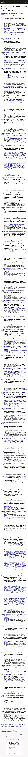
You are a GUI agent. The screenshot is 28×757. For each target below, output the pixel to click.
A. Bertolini (23, 567)
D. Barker (6, 561)
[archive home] (3, 2)
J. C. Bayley (17, 563)
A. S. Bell (19, 603)
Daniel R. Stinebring (11, 169)
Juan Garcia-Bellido (8, 455)
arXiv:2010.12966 (6, 346)
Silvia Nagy (12, 442)
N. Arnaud (24, 552)
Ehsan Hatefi (6, 112)
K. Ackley (10, 545)
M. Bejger (22, 564)
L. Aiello (21, 547)
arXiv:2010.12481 (6, 231)
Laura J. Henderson (18, 515)
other (25, 28)
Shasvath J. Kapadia (17, 200)
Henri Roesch (6, 670)
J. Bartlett (19, 562)
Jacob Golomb (23, 76)
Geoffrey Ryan (7, 78)
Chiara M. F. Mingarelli (8, 166)
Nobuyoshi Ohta (7, 90)
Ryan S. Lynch (18, 164)
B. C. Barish (23, 560)
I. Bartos (23, 562)
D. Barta (15, 562)
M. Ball (13, 557)
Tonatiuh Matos (7, 309)
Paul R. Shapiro (22, 308)
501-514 (2, 14)
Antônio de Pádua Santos (9, 139)
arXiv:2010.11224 (6, 52)
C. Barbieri (18, 560)
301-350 (13, 13)
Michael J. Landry (7, 21)
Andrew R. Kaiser (22, 162)
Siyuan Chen (20, 153)
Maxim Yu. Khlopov (8, 618)
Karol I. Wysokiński (22, 372)
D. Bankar (24, 558)
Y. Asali (16, 553)
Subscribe (15, 734)
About (2, 734)
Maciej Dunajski (7, 43)
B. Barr (23, 561)
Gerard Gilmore (7, 429)
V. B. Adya (10, 546)
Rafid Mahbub (11, 295)
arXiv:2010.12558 (6, 255)
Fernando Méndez (23, 350)
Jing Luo (13, 164)
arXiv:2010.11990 (6, 177)
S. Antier (20, 551)
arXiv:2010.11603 (6, 107)
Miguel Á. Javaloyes (8, 183)
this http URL (10, 263)
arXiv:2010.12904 (6, 316)
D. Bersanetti (17, 567)
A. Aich (15, 587)
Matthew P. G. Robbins (8, 515)
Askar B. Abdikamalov (15, 400)
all (20, 15)
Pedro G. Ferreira (14, 701)
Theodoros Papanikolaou (9, 100)
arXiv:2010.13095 (6, 368)
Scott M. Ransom (16, 167)
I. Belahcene (13, 603)
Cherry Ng (16, 166)
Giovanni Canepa (7, 641)
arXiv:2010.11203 (6, 28)
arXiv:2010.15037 (6, 665)
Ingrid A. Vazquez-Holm (20, 383)
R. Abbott (12, 544)
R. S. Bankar (6, 560)
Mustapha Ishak (18, 249)
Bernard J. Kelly (7, 76)
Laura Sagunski (13, 60)
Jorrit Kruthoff (18, 283)
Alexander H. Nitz (7, 261)
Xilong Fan (11, 496)
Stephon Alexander (8, 677)
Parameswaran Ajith (18, 201)
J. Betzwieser (16, 607)
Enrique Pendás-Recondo (18, 183)
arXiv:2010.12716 (6, 300)
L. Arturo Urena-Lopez (21, 468)
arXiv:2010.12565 (6, 268)
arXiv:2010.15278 (6, 695)
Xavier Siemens (17, 168)
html (22, 28)
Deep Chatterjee (10, 201)
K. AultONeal (23, 593)
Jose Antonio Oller (22, 224)
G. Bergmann (23, 566)
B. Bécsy (10, 564)
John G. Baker (16, 77)
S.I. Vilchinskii (23, 415)
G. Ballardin (17, 557)
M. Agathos (19, 546)
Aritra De (5, 295)
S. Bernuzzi (6, 567)
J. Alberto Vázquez (14, 309)
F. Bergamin (12, 566)
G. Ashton (18, 592)
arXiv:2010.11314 (6, 86)
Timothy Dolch (19, 158)
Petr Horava (14, 715)
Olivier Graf (6, 213)
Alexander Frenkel (7, 715)
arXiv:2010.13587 (6, 408)
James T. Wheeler (15, 359)
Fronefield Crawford (8, 157)
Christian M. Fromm (8, 61)
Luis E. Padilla (7, 308)
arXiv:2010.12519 (6, 243)
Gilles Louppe (11, 338)
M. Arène (20, 552)
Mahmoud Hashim (7, 657)
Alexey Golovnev (23, 657)
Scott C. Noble (23, 77)
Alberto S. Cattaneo (15, 641)
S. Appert (24, 551)
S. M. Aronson (7, 553)
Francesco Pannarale (15, 321)
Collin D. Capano (15, 261)
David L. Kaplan (7, 163)
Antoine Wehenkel (15, 335)
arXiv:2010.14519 (6, 522)
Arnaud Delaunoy (7, 335)
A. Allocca (12, 549)
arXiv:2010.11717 (6, 119)
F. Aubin (18, 554)
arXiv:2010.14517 (6, 511)
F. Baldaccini (9, 597)
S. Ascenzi (20, 553)
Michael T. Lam (22, 163)
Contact (9, 734)
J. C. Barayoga (13, 560)
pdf (20, 28)
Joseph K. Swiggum (19, 169)
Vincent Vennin (18, 100)
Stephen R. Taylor (13, 152)
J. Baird (10, 557)
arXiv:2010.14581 (6, 614)
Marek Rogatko (14, 372)
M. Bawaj (12, 563)
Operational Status (12, 736)
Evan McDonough (21, 677)
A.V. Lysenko (11, 415)
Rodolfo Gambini (7, 530)
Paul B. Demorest (11, 158)
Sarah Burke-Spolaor (17, 155)
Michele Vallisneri (7, 170)
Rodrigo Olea (22, 690)
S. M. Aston (9, 554)
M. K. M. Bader (12, 556)
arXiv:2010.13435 (6, 379)
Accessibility (4, 736)
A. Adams (14, 545)
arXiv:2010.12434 (6, 207)
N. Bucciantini (13, 630)
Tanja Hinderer (22, 335)
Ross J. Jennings (7, 162)
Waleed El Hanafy (15, 657)
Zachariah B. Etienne (15, 76)
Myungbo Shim (14, 481)
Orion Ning (24, 249)
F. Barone (20, 561)
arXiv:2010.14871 (6, 637)
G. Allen (7, 549)
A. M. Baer (21, 556)
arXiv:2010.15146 (6, 685)
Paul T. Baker (12, 154)
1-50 (10, 13)
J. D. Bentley (6, 566)
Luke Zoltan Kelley (21, 152)
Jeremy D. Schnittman (8, 77)
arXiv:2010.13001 (6, 355)
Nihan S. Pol (6, 152)
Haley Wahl (13, 170)
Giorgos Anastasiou (8, 690)
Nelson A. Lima (22, 701)
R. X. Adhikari (19, 585)
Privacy (25, 734)
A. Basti (8, 563)
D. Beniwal (11, 565)
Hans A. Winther (7, 702)
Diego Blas (6, 224)
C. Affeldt (14, 546)
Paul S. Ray (22, 167)
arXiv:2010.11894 (6, 133)
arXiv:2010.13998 (6, 463)
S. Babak (20, 555)
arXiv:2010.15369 (6, 711)
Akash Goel (6, 283)
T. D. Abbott (16, 544)
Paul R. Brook (10, 155)
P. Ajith (24, 587)
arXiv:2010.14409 (6, 489)
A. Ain (24, 547)
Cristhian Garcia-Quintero (9, 249)
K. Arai (5, 552)
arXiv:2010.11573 (6, 95)
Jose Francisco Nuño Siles (17, 455)
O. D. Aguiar (16, 547)
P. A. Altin (16, 549)
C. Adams (19, 545)
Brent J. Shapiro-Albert (8, 168)
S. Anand (24, 549)
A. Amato (20, 549)
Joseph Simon (15, 153)
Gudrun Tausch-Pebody (16, 429)
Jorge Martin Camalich (13, 224)
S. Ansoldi (10, 551)
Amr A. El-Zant (7, 658)
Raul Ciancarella (7, 321)
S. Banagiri (19, 558)
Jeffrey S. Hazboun (22, 161)
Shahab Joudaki (7, 701)
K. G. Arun (12, 553)
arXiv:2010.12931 (6, 329)
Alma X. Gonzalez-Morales (9, 469)
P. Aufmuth (23, 554)
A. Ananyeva (6, 550)
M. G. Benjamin (17, 565)
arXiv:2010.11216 (6, 38)
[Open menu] (25, 2)
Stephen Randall (20, 715)
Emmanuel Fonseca (19, 159)
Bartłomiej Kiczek (7, 372)
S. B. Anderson (13, 550)
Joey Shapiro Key (14, 163)
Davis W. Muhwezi (7, 359)
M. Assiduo (23, 592)
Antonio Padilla (18, 442)
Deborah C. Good (14, 161)
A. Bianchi (11, 608)
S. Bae (16, 556)
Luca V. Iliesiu (12, 283)
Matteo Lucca (6, 60)
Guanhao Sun (14, 21)
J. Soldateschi (7, 630)
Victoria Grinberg (18, 401)
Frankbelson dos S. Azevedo (10, 138)
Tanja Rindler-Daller (14, 308)
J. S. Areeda (14, 552)
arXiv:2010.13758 (6, 438)
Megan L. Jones (14, 162)
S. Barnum (15, 561)
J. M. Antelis (15, 551)
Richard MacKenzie (15, 350)
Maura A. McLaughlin (20, 165)
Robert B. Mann (11, 33)
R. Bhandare (22, 607)
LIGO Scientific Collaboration (12, 543)
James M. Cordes (12, 156)
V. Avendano (15, 555)
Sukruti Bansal (7, 442)
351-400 (16, 13)
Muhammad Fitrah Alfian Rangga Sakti (12, 235)
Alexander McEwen (12, 165)
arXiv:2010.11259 (6, 68)
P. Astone (14, 554)
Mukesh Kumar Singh (8, 200)
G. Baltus (14, 558)
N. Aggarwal (11, 547)
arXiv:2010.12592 (6, 279)
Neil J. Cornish (19, 156)
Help (6, 734)
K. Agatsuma (18, 586)
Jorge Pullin (13, 530)
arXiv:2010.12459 (6, 220)
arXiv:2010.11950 (6, 145)
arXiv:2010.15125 (6, 674)
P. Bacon (19, 595)
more (18, 15)
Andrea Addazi (23, 321)
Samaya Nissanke (7, 336)
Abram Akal (6, 272)
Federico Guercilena (21, 60)
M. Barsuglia (10, 562)
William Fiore (11, 159)
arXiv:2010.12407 (6, 192)
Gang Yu (15, 496)
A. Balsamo (9, 558)
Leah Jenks (14, 677)
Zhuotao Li (6, 496)
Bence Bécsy (18, 154)
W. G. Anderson (19, 550)
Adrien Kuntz (12, 112)
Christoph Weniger (15, 336)
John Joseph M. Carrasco (9, 383)
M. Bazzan (22, 563)
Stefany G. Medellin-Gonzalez (10, 468)
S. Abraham (21, 544)
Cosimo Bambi (12, 401)
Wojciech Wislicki (7, 506)
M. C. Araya (9, 552)
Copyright (21, 734)
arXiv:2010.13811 (6, 450)
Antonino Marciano (8, 323)
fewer (16, 15)
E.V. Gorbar (17, 415)
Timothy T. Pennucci (8, 167)
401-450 (20, 13)
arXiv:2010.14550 (6, 575)
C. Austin (10, 555)
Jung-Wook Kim (7, 481)
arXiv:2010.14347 (6, 476)
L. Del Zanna (19, 630)
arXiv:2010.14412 (6, 502)
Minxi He (5, 123)
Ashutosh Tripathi (7, 400)
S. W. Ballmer (23, 557)
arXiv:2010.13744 (6, 422)
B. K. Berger (17, 566)
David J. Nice (21, 166)
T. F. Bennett (23, 565)
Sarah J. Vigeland (7, 153)
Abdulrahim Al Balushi (8, 32)
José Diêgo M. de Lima (21, 138)
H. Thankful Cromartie (17, 157)
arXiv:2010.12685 (6, 290)
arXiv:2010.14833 (6, 625)
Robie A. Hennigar (17, 32)
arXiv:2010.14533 (6, 537)
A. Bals (5, 558)
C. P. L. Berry (11, 567)
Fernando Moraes (18, 139)
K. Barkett (9, 600)
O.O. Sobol (6, 415)
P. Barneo (10, 561)
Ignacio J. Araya (15, 690)
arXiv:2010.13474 (6, 392)
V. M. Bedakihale (15, 564)
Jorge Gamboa (7, 350)
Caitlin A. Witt (19, 170)
